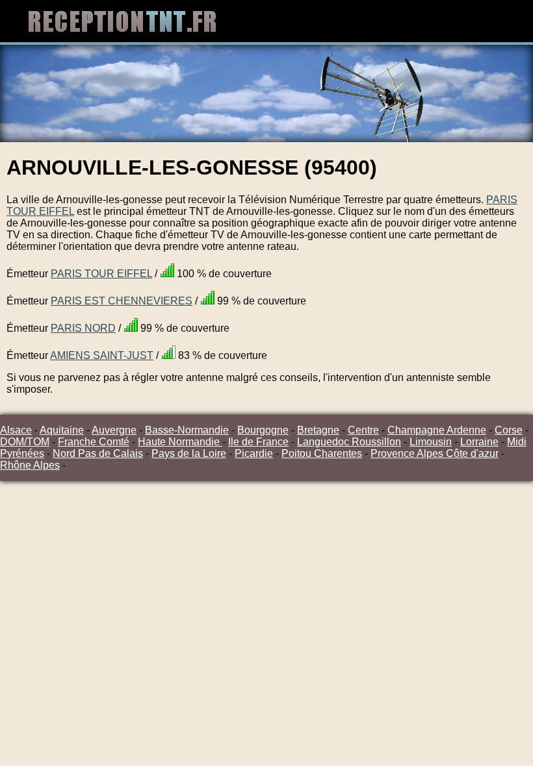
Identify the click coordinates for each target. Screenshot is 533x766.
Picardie (254, 453)
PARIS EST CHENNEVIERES (121, 300)
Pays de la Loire (188, 453)
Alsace (16, 430)
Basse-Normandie (187, 430)
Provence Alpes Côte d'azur (434, 453)
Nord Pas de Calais (98, 453)
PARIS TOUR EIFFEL (101, 273)
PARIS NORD (83, 328)
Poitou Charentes (321, 453)
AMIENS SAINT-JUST (101, 355)
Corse (509, 430)
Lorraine (479, 441)
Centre (363, 430)
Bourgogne (263, 430)
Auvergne (114, 430)
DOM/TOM (24, 441)
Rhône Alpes (30, 465)
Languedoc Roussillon (349, 441)
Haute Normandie (180, 441)
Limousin (431, 441)
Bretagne (318, 430)
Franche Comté (93, 441)
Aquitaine (62, 430)
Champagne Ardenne (436, 430)
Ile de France (258, 441)
